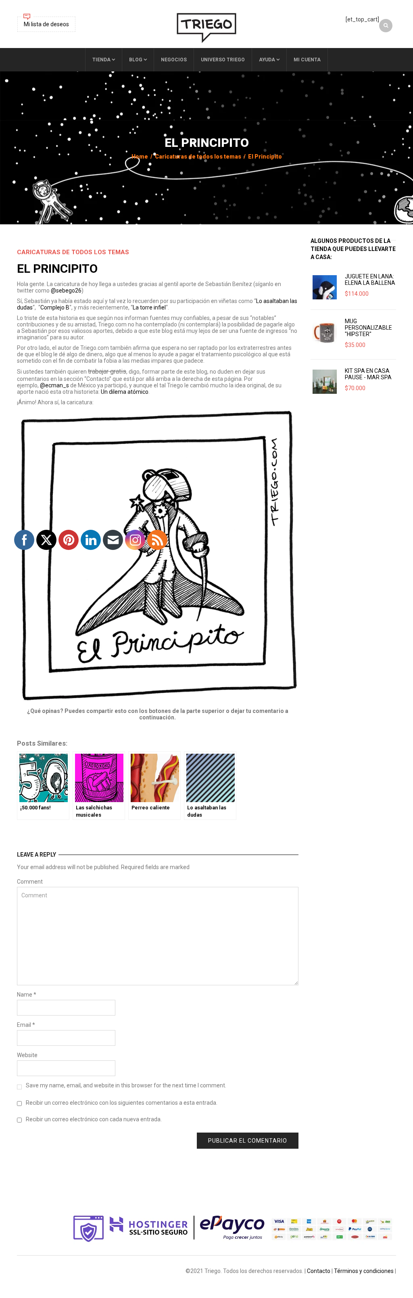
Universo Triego (223, 60)
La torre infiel (149, 307)
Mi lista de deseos (46, 24)
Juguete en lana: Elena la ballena (370, 279)
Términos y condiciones (364, 1271)
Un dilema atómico (124, 392)
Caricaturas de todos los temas (198, 156)
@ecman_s (54, 385)
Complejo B (54, 307)
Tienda (101, 60)
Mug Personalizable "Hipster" (368, 327)
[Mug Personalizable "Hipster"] (325, 332)
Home (139, 156)
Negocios (174, 60)
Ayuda (267, 60)
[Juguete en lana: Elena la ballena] (325, 287)
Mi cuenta (307, 60)
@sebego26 (66, 290)
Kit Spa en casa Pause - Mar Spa (368, 374)
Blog (135, 60)
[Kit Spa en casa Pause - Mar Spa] (325, 382)
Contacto (318, 1271)
